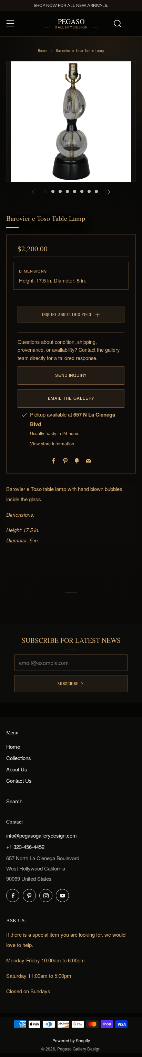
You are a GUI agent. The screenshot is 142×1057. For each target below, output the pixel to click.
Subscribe (68, 683)
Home (43, 50)
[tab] (45, 191)
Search (14, 801)
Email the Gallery (71, 398)
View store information (52, 443)
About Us (16, 769)
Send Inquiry (71, 375)
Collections (18, 757)
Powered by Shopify (71, 1040)
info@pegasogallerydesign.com (41, 835)
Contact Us (19, 780)
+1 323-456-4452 (25, 846)
